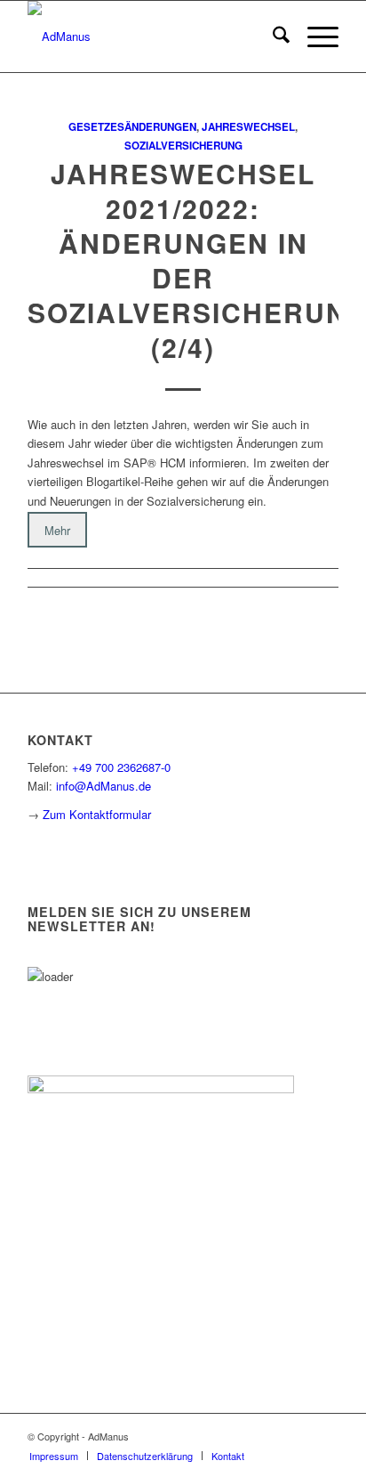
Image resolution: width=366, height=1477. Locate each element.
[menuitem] (272, 36)
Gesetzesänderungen (132, 126)
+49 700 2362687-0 (121, 767)
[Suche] (272, 36)
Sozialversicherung (183, 145)
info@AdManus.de (103, 785)
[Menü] (314, 36)
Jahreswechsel (248, 126)
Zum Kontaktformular (97, 814)
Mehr (57, 529)
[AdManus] (152, 36)
